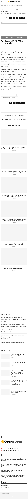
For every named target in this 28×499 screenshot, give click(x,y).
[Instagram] (13, 497)
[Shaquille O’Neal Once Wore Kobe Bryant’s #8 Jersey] (5, 356)
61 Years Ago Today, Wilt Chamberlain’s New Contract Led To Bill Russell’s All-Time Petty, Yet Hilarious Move (13, 465)
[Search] (26, 1)
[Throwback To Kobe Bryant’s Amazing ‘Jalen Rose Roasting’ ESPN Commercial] (14, 232)
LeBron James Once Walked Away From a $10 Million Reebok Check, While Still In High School (18, 372)
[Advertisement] (14, 296)
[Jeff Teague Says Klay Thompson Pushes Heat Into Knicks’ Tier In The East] (14, 185)
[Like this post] (10, 18)
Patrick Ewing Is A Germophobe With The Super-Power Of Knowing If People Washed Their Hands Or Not (19, 382)
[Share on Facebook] (14, 18)
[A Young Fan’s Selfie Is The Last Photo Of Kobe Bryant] (5, 364)
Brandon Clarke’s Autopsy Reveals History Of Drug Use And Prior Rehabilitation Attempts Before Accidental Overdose (13, 319)
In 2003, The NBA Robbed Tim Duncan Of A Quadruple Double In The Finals (18, 391)
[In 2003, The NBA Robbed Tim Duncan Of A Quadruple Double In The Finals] (5, 392)
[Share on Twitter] (17, 18)
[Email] (15, 497)
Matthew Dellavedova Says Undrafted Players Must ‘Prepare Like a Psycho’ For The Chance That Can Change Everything (12, 337)
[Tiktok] (17, 497)
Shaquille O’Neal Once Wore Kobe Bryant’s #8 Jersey (18, 355)
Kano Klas (8, 13)
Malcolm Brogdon (6, 97)
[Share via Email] (23, 18)
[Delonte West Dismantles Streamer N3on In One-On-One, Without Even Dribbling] (14, 256)
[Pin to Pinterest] (20, 18)
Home (2, 5)
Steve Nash (14, 97)
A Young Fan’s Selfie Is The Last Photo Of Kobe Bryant (18, 363)
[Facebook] (11, 497)
